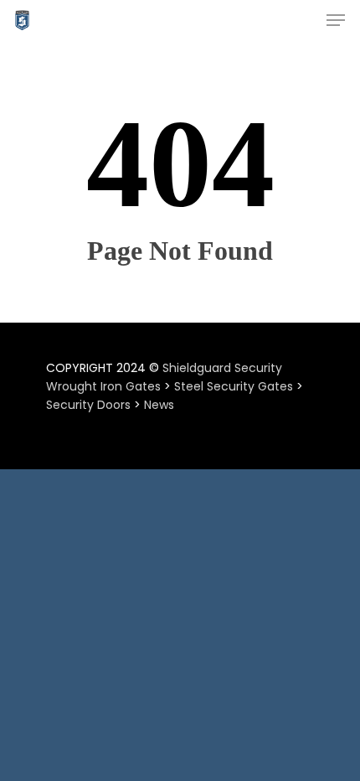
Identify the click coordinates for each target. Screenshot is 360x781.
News (159, 404)
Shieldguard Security (222, 367)
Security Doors (88, 404)
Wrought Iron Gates (103, 386)
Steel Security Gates (233, 386)
